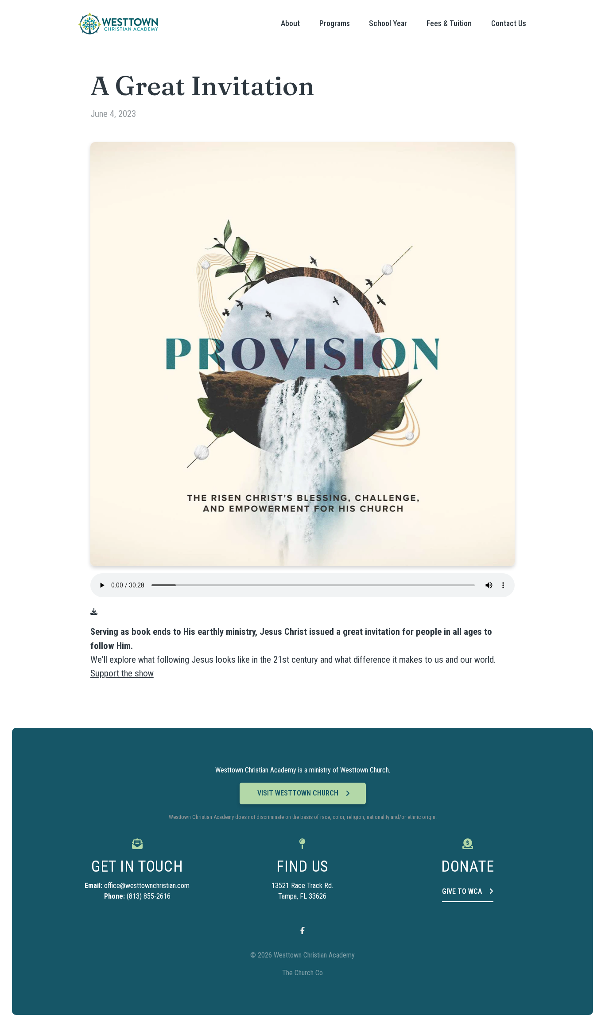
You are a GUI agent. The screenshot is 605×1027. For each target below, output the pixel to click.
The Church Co (302, 973)
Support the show (122, 673)
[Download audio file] (93, 611)
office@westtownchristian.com (147, 885)
